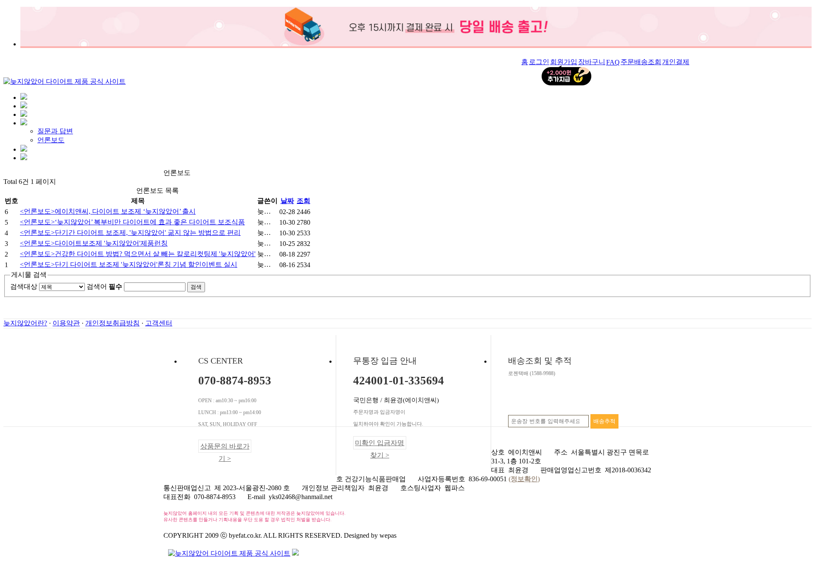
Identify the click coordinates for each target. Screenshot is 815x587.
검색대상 (23, 286)
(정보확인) (524, 479)
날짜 (287, 200)
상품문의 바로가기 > (225, 448)
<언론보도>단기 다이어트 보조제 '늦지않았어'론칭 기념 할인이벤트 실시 (128, 264)
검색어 (104, 286)
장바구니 (591, 61)
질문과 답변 (55, 131)
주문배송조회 (641, 61)
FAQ (613, 62)
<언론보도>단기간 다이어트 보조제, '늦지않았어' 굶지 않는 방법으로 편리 (130, 232)
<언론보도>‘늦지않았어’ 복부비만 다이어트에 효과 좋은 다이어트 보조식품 (132, 222)
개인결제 (675, 61)
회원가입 (563, 61)
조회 (303, 200)
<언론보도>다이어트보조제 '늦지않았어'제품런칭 (94, 243)
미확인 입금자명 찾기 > (379, 444)
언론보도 (51, 140)
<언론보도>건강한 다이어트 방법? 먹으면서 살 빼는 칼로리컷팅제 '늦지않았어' (138, 253)
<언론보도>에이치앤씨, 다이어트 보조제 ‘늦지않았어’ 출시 (108, 211)
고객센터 (158, 323)
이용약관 (66, 323)
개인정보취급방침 (112, 323)
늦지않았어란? (25, 323)
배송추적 (604, 421)
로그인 (539, 61)
